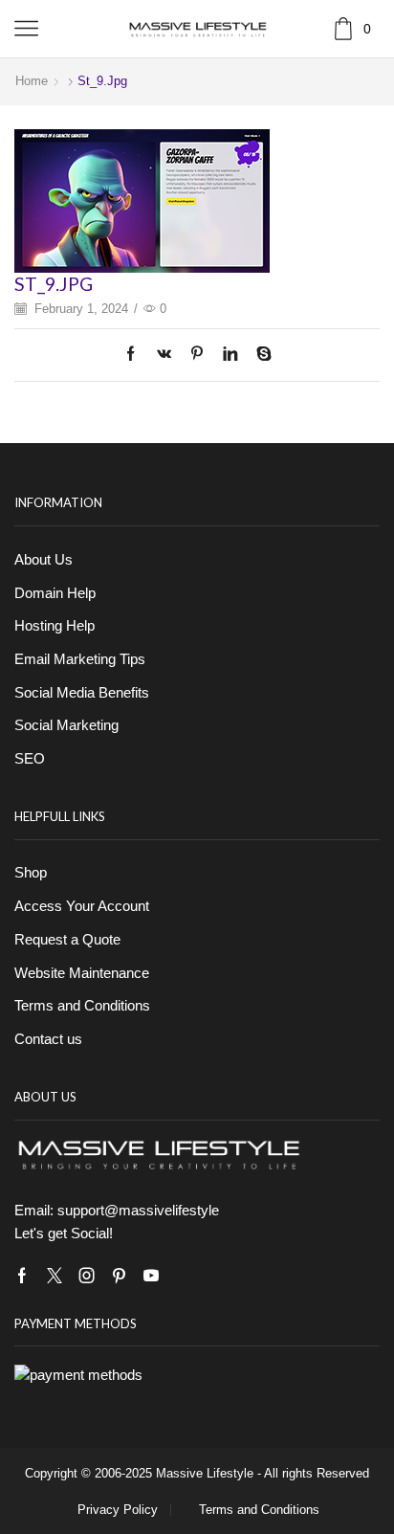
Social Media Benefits (81, 692)
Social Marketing (66, 725)
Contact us (48, 1039)
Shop (30, 872)
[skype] (259, 355)
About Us (43, 559)
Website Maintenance (81, 973)
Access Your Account (81, 906)
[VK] (164, 355)
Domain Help (55, 593)
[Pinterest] (197, 355)
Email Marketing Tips (79, 659)
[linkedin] (230, 355)
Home (31, 81)
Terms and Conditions (82, 1005)
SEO (29, 759)
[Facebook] (135, 355)
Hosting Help (54, 626)
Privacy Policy (117, 1509)
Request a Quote (67, 939)
